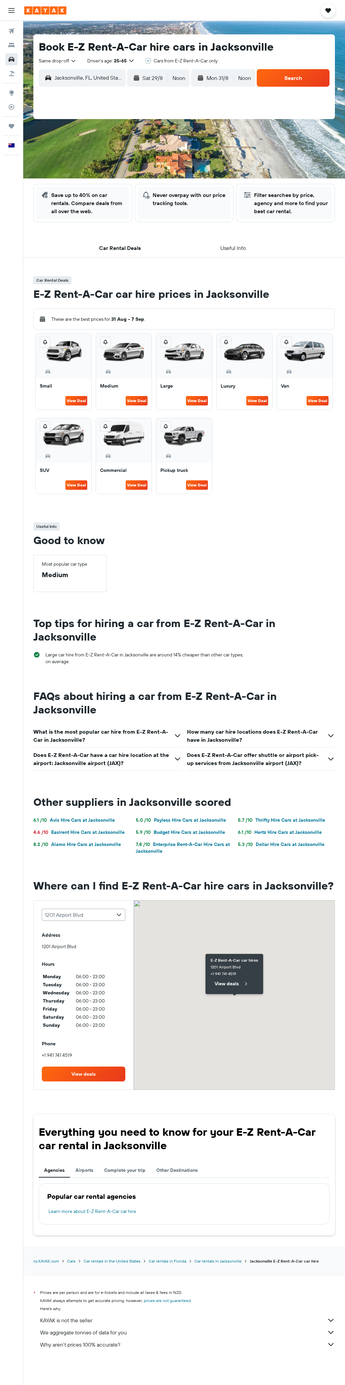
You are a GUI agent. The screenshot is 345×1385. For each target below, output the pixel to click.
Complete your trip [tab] (125, 1170)
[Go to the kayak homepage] (45, 10)
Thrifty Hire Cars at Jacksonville (281, 820)
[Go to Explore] (11, 93)
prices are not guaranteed (167, 1300)
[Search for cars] (11, 59)
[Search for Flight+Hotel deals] (11, 73)
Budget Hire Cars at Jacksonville (180, 832)
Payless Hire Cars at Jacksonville (181, 820)
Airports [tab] (84, 1170)
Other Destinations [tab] (177, 1170)
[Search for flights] (11, 31)
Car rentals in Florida (167, 1261)
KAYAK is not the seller (66, 1320)
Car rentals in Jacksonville (218, 1261)
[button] (11, 10)
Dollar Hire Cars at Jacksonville (281, 844)
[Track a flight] (11, 107)
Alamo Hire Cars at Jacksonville (77, 844)
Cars (71, 1261)
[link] (83, 1074)
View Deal (76, 400)
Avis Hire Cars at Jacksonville (74, 820)
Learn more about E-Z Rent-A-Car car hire (92, 1211)
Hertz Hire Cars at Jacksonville (280, 832)
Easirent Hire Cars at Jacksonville (79, 832)
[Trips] (11, 126)
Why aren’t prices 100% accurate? (80, 1344)
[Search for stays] (11, 45)
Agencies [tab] (54, 1170)
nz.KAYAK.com (46, 1261)
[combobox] (57, 60)
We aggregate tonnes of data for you (83, 1332)
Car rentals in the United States (112, 1261)
